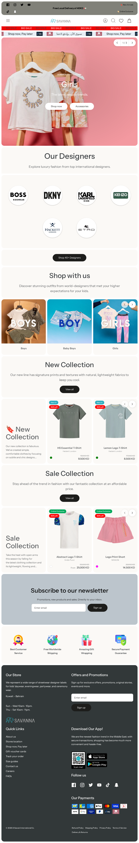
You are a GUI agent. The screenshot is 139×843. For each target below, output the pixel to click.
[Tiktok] (7, 11)
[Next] (97, 8)
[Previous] (42, 8)
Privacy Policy (105, 828)
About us (11, 736)
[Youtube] (29, 4)
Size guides (12, 761)
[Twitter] (22, 4)
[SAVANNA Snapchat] (15, 11)
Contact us (12, 766)
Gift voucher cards (16, 751)
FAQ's (9, 776)
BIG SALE (14, 28)
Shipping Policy (91, 828)
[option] (69, 92)
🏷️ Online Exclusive (125, 11)
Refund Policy (77, 828)
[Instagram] (14, 4)
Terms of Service (120, 828)
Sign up (97, 607)
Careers (10, 771)
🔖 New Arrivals (126, 5)
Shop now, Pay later (21, 34)
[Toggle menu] (10, 20)
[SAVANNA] (60, 20)
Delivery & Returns (80, 832)
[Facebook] (7, 4)
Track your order (15, 756)
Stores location (14, 741)
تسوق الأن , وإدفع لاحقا (70, 34)
